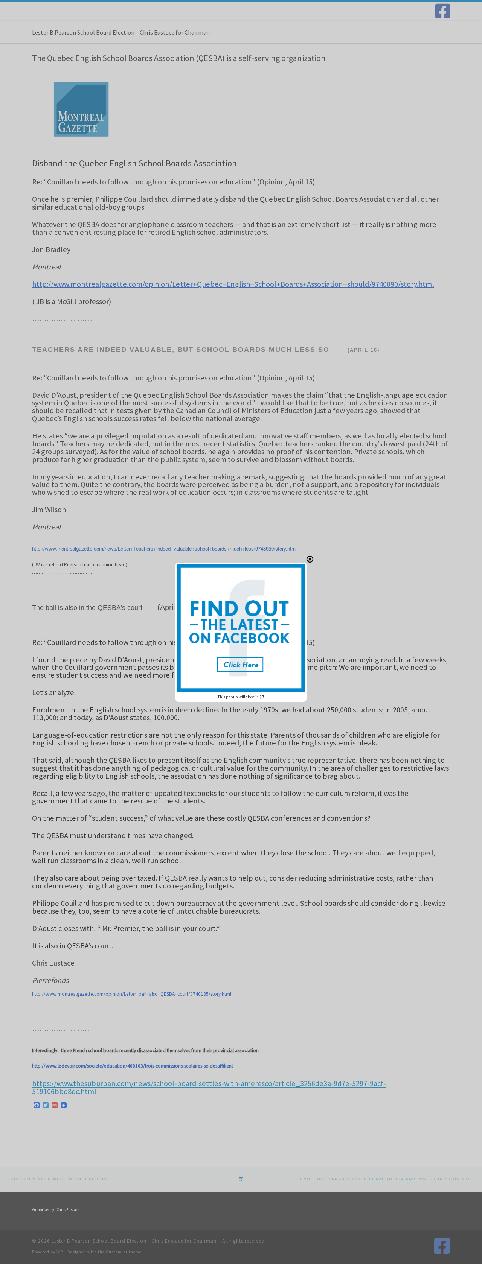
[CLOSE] (310, 559)
